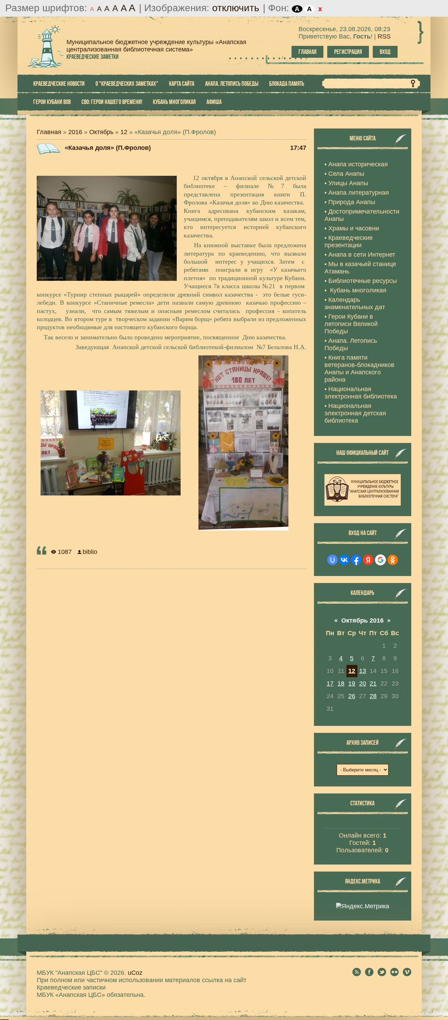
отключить (235, 7)
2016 (75, 132)
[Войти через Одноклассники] (392, 560)
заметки (92, 56)
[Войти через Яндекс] (368, 560)
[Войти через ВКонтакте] (344, 560)
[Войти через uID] (332, 560)
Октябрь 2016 (362, 620)
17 (330, 683)
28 (373, 696)
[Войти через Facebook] (356, 560)
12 (123, 132)
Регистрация (348, 51)
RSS (384, 36)
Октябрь (101, 132)
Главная (307, 51)
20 (362, 683)
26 (351, 696)
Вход (385, 51)
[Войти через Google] (380, 559)
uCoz (135, 972)
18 (340, 683)
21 (373, 683)
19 (351, 683)
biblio (90, 551)
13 (362, 670)
